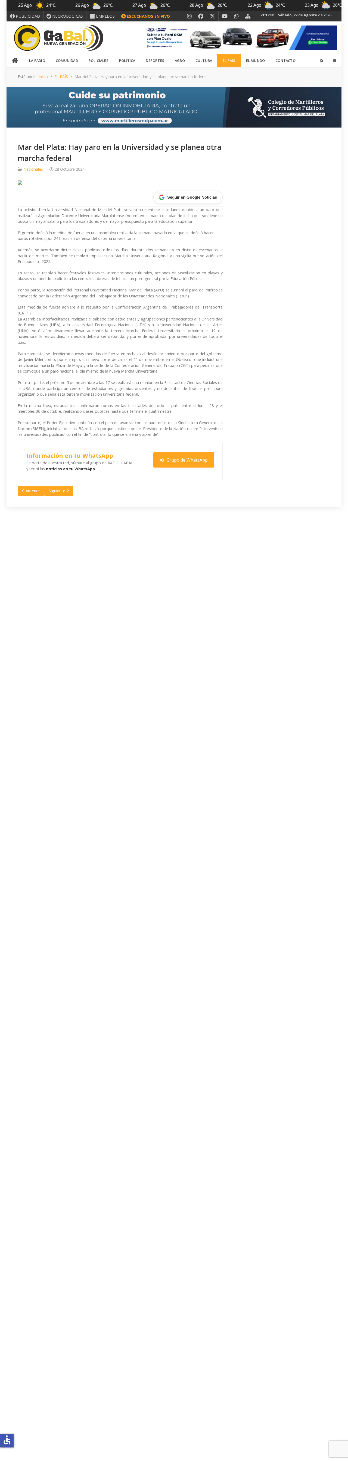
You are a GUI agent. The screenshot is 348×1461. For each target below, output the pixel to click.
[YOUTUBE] (224, 16)
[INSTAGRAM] (189, 16)
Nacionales (33, 169)
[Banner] (239, 37)
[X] (213, 16)
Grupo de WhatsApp (187, 460)
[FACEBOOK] (201, 16)
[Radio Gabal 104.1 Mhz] (58, 37)
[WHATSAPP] (236, 16)
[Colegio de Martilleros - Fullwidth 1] (174, 106)
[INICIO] (15, 61)
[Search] (321, 60)
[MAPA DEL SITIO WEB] (248, 16)
